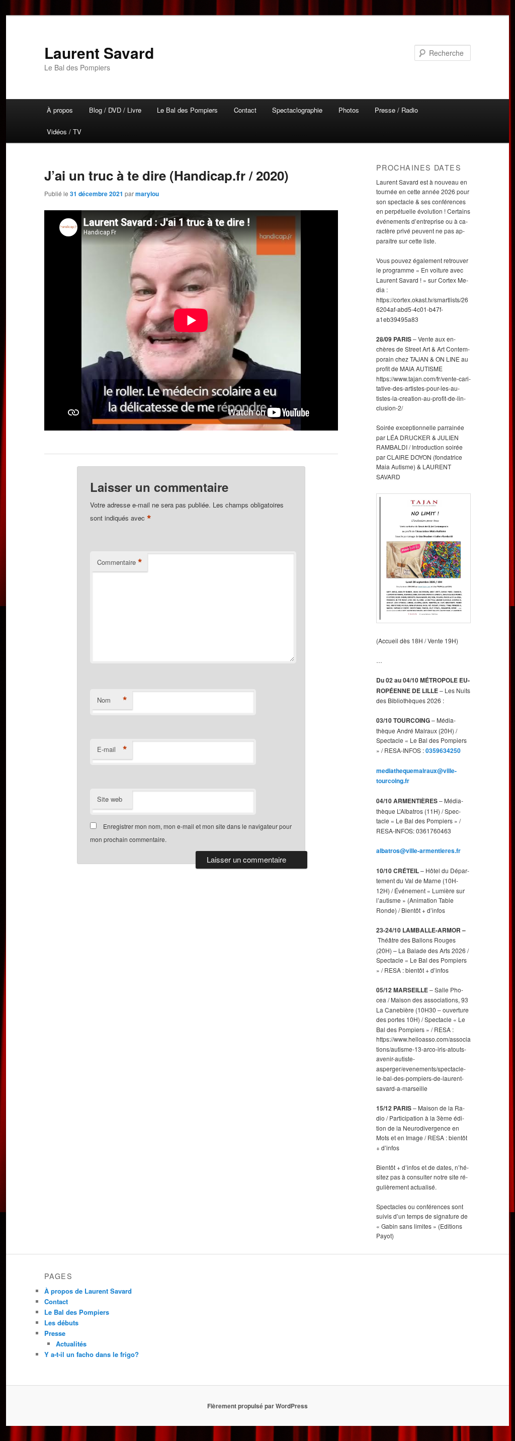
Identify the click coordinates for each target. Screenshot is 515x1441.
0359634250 (443, 750)
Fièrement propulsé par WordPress (257, 1405)
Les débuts (61, 1322)
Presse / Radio (396, 110)
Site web (109, 799)
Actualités (71, 1343)
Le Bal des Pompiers (187, 110)
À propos (60, 110)
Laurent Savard (99, 52)
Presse (54, 1333)
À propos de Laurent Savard (88, 1291)
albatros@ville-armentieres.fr (418, 850)
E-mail (112, 749)
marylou (147, 193)
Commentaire (119, 562)
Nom (112, 700)
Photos (348, 110)
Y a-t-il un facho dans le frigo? (91, 1354)
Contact (245, 110)
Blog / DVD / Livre (115, 110)
